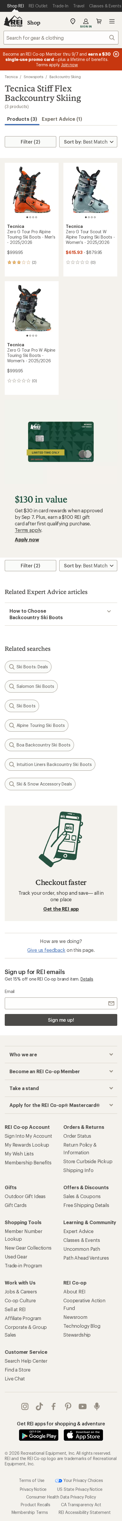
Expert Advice (78, 1231)
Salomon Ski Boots (35, 686)
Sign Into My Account (28, 1136)
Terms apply (28, 530)
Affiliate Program (23, 1318)
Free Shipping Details (86, 1205)
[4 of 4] (36, 217)
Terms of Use (31, 1480)
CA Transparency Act (81, 1504)
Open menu (112, 21)
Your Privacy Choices (82, 1480)
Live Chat (15, 1378)
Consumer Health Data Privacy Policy (61, 1496)
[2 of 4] (30, 217)
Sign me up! (61, 1020)
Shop (33, 22)
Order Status (77, 1136)
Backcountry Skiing (65, 77)
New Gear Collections (28, 1247)
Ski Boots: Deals (32, 666)
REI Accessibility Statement (85, 1512)
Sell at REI (15, 1309)
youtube (83, 1406)
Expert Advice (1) (62, 119)
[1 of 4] (27, 217)
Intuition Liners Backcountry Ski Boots (54, 764)
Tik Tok (39, 1406)
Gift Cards (15, 1205)
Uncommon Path (81, 1249)
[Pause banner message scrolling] (115, 54)
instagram (25, 1406)
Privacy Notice (33, 1489)
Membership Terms (30, 1512)
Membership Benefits (28, 1162)
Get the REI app (61, 909)
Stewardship (77, 1334)
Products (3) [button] (22, 119)
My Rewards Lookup (27, 1144)
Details (87, 978)
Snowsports (33, 77)
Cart (99, 21)
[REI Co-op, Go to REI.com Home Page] (13, 21)
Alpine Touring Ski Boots (41, 725)
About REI (74, 1291)
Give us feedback (46, 950)
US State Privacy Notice (79, 1489)
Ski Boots (26, 705)
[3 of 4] (33, 217)
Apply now (27, 539)
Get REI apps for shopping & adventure (61, 1423)
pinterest (68, 1406)
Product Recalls (35, 1504)
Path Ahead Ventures (86, 1258)
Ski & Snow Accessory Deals (44, 783)
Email (10, 991)
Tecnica (11, 77)
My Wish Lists (19, 1153)
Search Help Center (26, 1361)
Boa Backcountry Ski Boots (43, 744)
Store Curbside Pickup (88, 1161)
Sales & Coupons (82, 1196)
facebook (54, 1406)
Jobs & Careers (21, 1291)
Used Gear (16, 1256)
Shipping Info (78, 1170)
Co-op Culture (20, 1300)
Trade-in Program (23, 1265)
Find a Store (17, 1369)
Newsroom (75, 1317)
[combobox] (61, 37)
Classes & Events (81, 1240)
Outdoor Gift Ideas (25, 1196)
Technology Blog (81, 1326)
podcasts (97, 1406)
